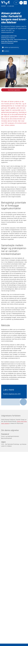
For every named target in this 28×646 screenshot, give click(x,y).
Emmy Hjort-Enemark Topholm (9, 41)
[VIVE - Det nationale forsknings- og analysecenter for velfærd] (5, 2)
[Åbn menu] (25, 2)
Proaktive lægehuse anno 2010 (11, 394)
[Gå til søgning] (21, 2)
